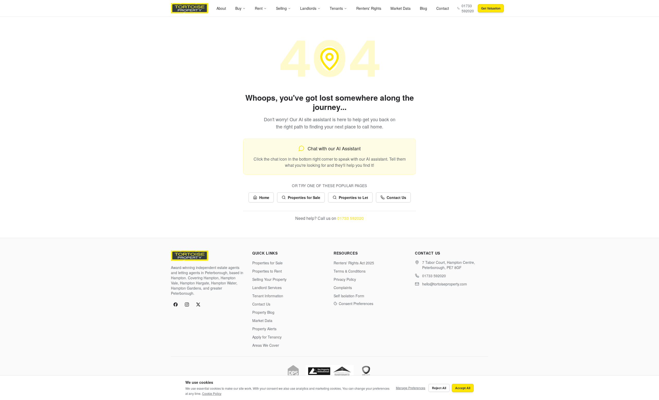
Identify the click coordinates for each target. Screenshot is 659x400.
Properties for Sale (304, 197)
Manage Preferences (410, 388)
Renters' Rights (368, 8)
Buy (238, 8)
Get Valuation (490, 8)
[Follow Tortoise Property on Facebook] (175, 304)
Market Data (401, 8)
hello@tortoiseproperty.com (444, 283)
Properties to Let (353, 197)
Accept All (462, 388)
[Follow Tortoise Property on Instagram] (187, 304)
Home (264, 197)
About (221, 8)
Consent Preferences (356, 303)
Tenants (336, 8)
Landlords (308, 8)
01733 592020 (350, 218)
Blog (423, 8)
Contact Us (396, 197)
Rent (259, 8)
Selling (281, 8)
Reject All (439, 388)
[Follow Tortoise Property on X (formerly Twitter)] (198, 304)
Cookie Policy (211, 393)
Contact (442, 8)
